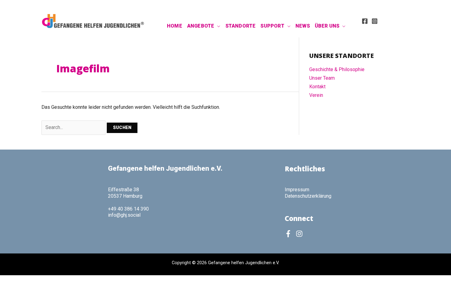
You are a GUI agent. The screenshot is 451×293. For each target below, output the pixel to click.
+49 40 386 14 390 (128, 209)
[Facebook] (365, 21)
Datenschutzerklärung (308, 196)
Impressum (297, 189)
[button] (217, 26)
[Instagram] (375, 21)
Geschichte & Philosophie (336, 69)
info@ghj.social (124, 215)
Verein (316, 95)
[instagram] (300, 233)
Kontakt (317, 86)
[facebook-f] (290, 233)
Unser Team (322, 78)
